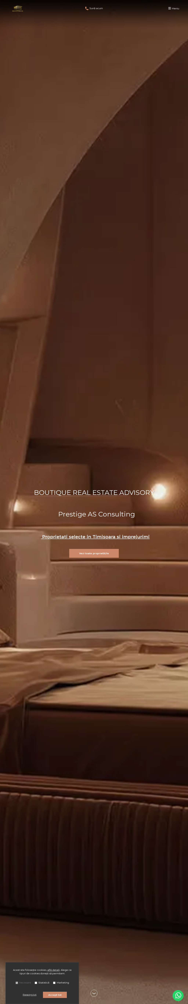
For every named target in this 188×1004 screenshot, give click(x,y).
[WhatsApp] (178, 995)
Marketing (63, 982)
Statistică (43, 982)
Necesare (25, 982)
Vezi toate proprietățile (94, 553)
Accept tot (55, 994)
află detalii (53, 969)
